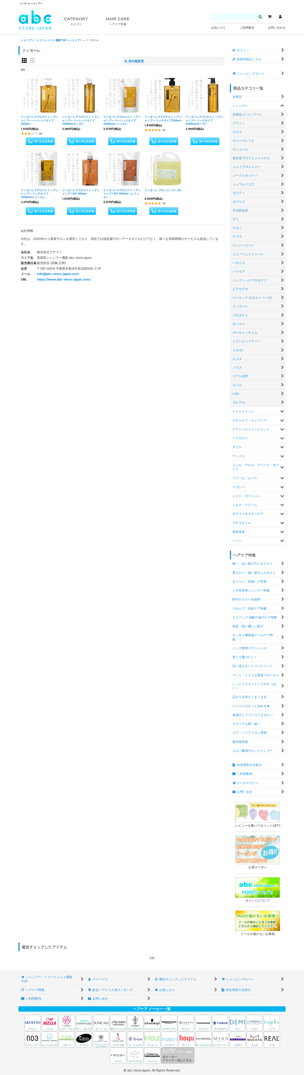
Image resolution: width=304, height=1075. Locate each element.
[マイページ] (280, 16)
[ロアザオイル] (135, 1055)
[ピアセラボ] (118, 1039)
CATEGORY (76, 21)
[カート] (269, 16)
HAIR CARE (118, 21)
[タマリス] (203, 1023)
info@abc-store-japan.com (58, 274)
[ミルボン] (238, 1039)
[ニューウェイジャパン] (49, 1039)
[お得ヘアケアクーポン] (257, 849)
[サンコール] (101, 1023)
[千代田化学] (220, 1023)
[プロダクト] (169, 1039)
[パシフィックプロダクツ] (101, 1039)
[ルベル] (118, 1055)
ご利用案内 (247, 27)
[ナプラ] (271, 1023)
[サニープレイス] (84, 1023)
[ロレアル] (152, 1055)
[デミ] (237, 1023)
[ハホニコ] (67, 1039)
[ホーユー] (186, 1039)
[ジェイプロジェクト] (135, 1023)
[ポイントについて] (257, 887)
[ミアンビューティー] (221, 1039)
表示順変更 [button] (136, 61)
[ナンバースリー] (32, 1039)
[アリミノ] (32, 1023)
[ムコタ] (255, 1039)
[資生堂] (118, 1023)
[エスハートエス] (67, 1023)
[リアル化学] (272, 1039)
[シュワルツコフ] (152, 1023)
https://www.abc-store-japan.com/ (64, 279)
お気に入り (218, 27)
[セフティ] (186, 1023)
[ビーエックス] (135, 1039)
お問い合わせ (277, 27)
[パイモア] (84, 1039)
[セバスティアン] (126, 1023)
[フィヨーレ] (152, 1039)
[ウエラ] (50, 1023)
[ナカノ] (254, 1023)
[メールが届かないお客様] (257, 920)
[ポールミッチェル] (204, 1039)
